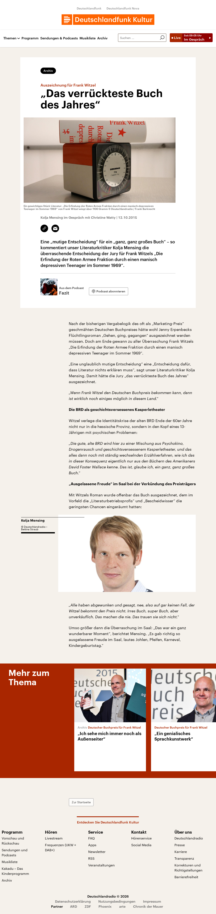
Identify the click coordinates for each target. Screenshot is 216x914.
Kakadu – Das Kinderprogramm (15, 870)
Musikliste (88, 38)
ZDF (88, 906)
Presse (179, 845)
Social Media (141, 845)
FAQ (91, 838)
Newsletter (96, 852)
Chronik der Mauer (148, 906)
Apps (92, 845)
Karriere (180, 852)
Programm (30, 38)
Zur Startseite (81, 802)
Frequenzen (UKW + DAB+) (60, 847)
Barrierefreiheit (186, 877)
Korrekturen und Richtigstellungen (188, 867)
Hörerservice (141, 838)
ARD (73, 906)
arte (122, 906)
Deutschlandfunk (89, 8)
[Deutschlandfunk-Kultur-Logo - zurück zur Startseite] (108, 19)
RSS (91, 858)
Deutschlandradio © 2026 (108, 896)
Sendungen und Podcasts (14, 852)
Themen (9, 38)
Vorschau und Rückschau (13, 840)
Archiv (102, 38)
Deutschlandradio (188, 838)
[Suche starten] (162, 37)
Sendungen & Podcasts (59, 38)
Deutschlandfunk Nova (123, 8)
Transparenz (184, 858)
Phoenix (105, 906)
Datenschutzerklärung (73, 901)
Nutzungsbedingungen (116, 901)
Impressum (152, 901)
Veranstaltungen (101, 865)
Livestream (54, 838)
